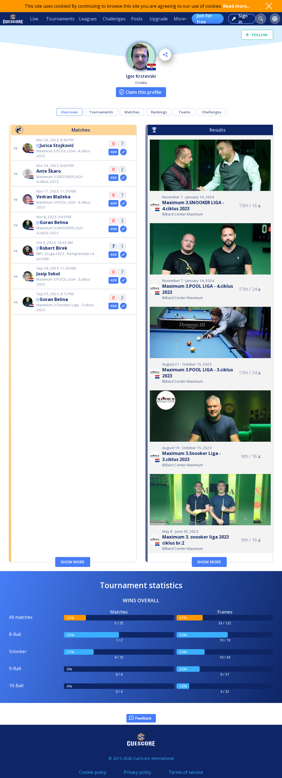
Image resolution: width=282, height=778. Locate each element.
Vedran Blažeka (53, 197)
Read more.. (236, 6)
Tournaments (60, 19)
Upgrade (159, 19)
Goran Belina (54, 222)
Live (34, 19)
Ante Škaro (48, 171)
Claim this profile (143, 92)
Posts (137, 19)
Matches (131, 112)
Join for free (204, 19)
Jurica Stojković (57, 145)
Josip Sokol (48, 274)
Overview (69, 112)
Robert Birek (53, 248)
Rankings (159, 112)
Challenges (114, 19)
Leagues (88, 19)
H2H (113, 152)
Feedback (143, 718)
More (179, 19)
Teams (184, 112)
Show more (73, 561)
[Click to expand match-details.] (123, 152)
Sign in (243, 19)
